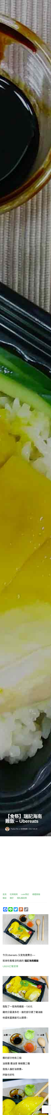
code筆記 (25, 894)
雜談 (5, 898)
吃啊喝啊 (24, 829)
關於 (12, 898)
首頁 (5, 894)
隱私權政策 (22, 898)
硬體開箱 (36, 894)
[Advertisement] (25, 865)
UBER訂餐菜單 (10, 966)
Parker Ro (14, 829)
